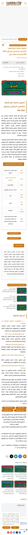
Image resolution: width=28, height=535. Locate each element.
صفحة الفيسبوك (8, 407)
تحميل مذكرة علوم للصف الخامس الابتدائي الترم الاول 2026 (9, 299)
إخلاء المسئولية (23, 524)
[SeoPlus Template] (26, 530)
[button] (20, 456)
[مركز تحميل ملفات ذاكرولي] (14, 3)
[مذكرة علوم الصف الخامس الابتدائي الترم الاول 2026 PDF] (22, 291)
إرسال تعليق (21, 505)
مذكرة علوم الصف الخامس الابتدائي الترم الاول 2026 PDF (9, 290)
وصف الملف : (20, 73)
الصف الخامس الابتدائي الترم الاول (17, 45)
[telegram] (14, 532)
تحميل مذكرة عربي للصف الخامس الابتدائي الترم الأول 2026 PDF (20, 476)
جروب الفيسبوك (20, 410)
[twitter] (17, 532)
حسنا (15, 527)
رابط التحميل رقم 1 (14, 233)
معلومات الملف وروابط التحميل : (16, 71)
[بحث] (2, 3)
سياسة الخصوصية (23, 522)
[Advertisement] (14, 22)
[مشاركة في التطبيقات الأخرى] (7, 456)
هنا (16, 447)
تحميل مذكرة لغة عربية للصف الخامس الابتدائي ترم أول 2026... (8, 476)
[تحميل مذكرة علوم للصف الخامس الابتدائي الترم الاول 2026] (22, 299)
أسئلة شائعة (21, 76)
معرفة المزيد (6, 527)
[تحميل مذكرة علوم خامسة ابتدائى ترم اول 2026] (22, 307)
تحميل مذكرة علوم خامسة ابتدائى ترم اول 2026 (9, 307)
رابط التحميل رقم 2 (14, 238)
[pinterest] (8, 532)
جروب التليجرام (7, 410)
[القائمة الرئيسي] (25, 3)
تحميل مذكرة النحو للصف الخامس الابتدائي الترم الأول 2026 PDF (8, 492)
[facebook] (20, 532)
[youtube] (11, 532)
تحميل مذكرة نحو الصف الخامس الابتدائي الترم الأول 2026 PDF (21, 492)
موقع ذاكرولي (21, 407)
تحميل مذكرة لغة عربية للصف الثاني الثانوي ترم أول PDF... (9, 39)
